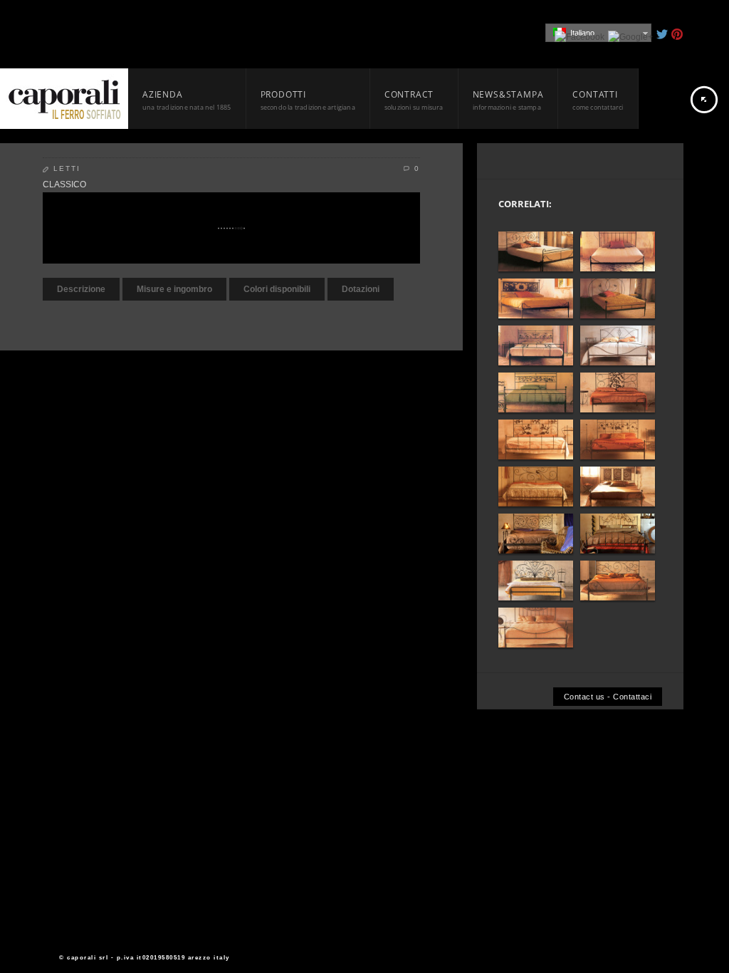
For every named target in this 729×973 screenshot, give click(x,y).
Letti (66, 168)
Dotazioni (360, 289)
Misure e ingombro (174, 289)
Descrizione (81, 289)
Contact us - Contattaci (608, 696)
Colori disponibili (276, 289)
